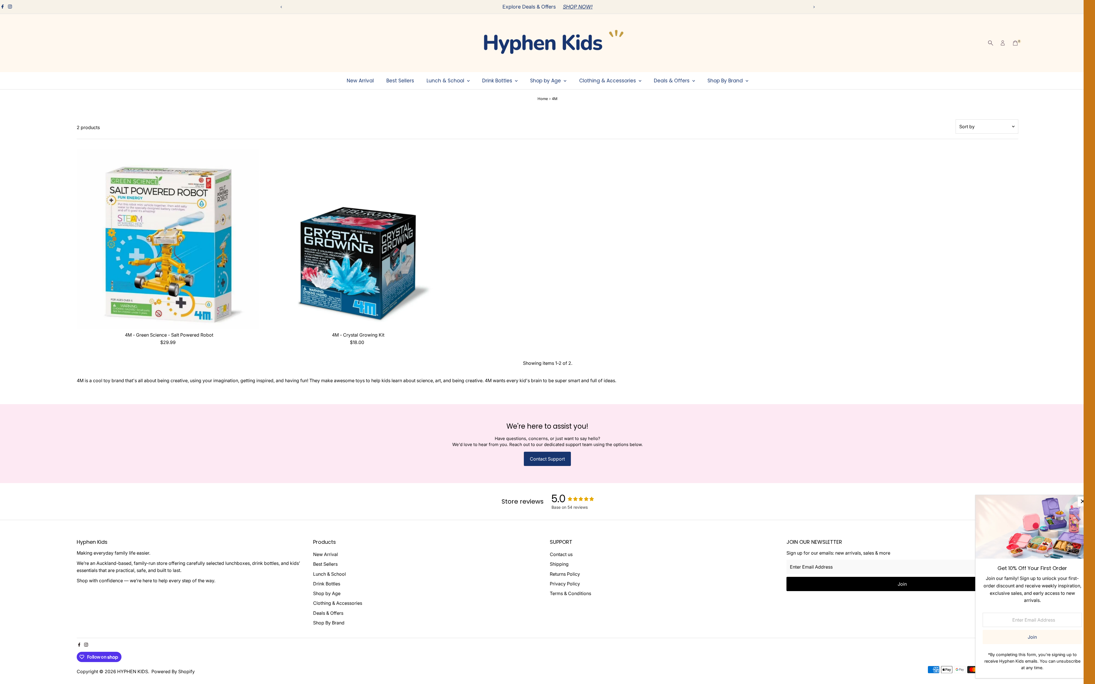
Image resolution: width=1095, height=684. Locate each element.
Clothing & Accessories (608, 80)
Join (902, 584)
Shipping (559, 564)
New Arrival (360, 80)
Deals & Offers (672, 80)
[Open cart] (1015, 43)
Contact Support (547, 459)
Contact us (561, 554)
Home (543, 98)
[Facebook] (2, 7)
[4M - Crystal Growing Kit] (358, 237)
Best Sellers (400, 80)
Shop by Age (546, 80)
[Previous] (281, 7)
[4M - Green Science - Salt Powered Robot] (169, 237)
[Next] (813, 7)
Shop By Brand (725, 80)
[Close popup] (1083, 501)
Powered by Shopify (173, 671)
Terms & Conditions (570, 593)
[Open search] (990, 43)
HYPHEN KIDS (132, 671)
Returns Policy (565, 574)
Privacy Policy (565, 584)
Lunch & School (446, 80)
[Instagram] (10, 7)
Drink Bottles (498, 80)
